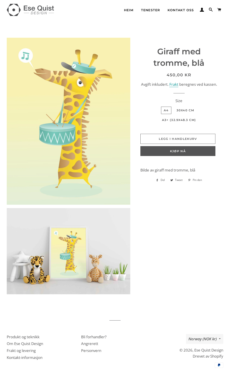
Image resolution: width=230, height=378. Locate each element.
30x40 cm (185, 110)
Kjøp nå (178, 151)
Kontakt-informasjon (24, 357)
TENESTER (150, 10)
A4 (166, 110)
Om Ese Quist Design (25, 343)
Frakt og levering (21, 350)
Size (178, 100)
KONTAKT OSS (181, 10)
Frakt (173, 84)
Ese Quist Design (208, 350)
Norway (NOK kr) (202, 338)
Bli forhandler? (93, 336)
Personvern (91, 350)
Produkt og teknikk (23, 336)
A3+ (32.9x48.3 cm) (179, 120)
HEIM (129, 10)
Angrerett (89, 343)
